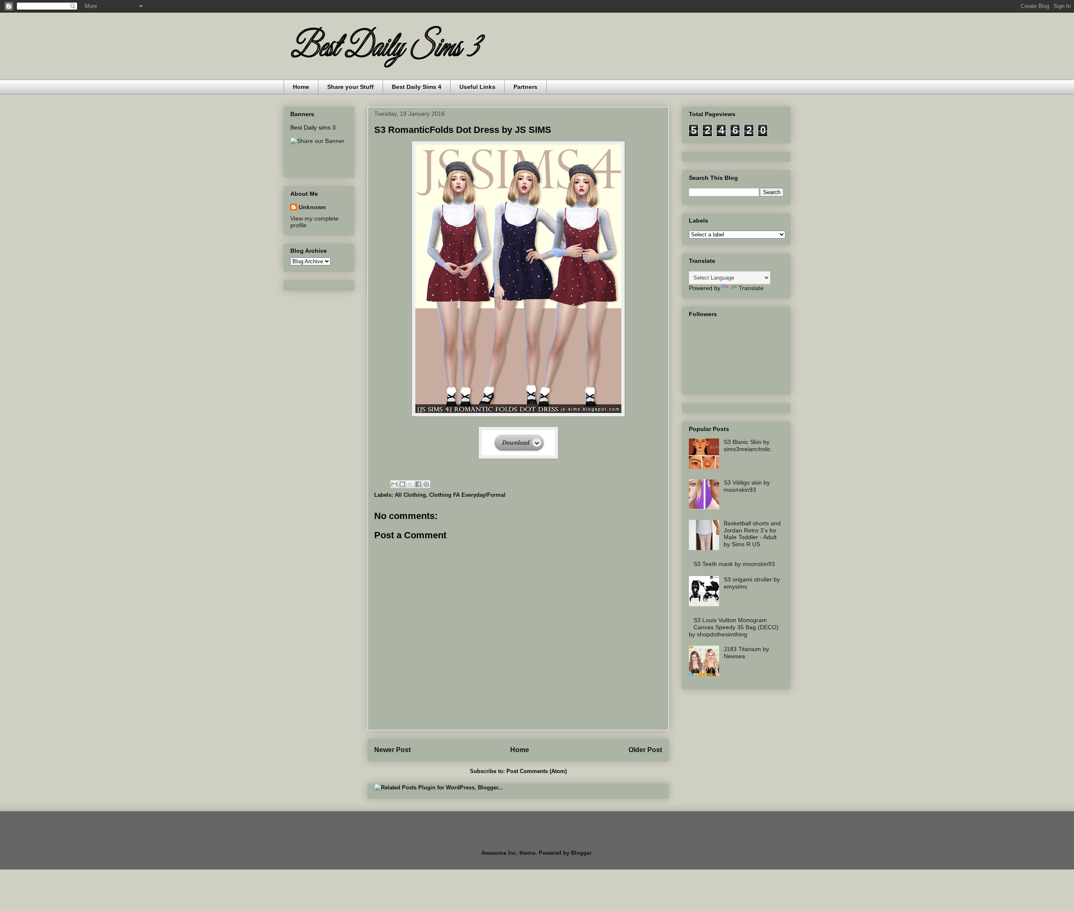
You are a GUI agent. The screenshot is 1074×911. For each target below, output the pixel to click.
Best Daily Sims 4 (416, 86)
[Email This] (394, 484)
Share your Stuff (350, 86)
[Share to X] (410, 484)
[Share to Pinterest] (426, 484)
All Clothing (410, 495)
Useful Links (477, 86)
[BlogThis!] (402, 484)
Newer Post (392, 749)
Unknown (312, 207)
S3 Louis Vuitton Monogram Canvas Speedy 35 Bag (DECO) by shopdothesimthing (734, 627)
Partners (525, 86)
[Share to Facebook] (418, 484)
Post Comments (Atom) (536, 771)
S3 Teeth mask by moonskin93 (734, 564)
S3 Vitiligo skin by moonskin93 (747, 486)
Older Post (645, 749)
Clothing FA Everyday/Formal (467, 495)
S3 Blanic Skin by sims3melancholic (747, 445)
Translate (751, 288)
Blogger (581, 853)
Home (301, 86)
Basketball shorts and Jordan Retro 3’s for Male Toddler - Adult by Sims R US (752, 534)
